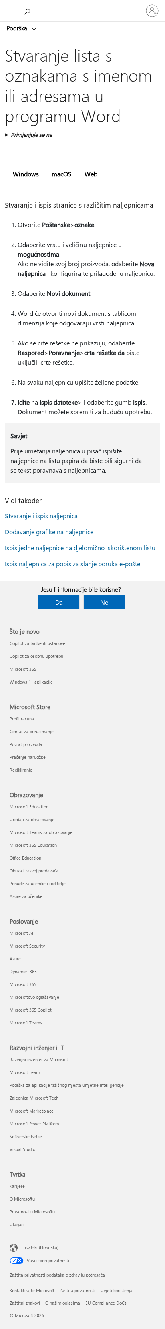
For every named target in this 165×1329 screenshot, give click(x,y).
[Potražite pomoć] (28, 10)
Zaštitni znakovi (25, 1303)
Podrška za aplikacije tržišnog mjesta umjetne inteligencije (67, 1085)
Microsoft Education (29, 807)
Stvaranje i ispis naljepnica (41, 515)
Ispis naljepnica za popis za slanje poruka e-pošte (72, 563)
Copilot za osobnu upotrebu (36, 656)
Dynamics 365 (23, 971)
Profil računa (22, 719)
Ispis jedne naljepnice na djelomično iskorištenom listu (80, 547)
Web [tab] (91, 174)
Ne (104, 602)
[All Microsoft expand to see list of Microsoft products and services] (10, 10)
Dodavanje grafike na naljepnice (49, 531)
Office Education (25, 858)
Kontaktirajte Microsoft (32, 1290)
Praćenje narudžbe (28, 757)
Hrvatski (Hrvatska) (40, 1247)
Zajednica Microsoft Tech (34, 1098)
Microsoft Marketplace (32, 1111)
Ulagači (17, 1224)
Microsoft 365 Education (33, 845)
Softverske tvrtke (26, 1136)
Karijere (17, 1186)
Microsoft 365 (23, 669)
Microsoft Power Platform (34, 1124)
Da (59, 602)
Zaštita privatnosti (77, 1290)
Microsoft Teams (26, 1023)
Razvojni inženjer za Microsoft (39, 1059)
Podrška (17, 28)
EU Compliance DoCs (106, 1303)
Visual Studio (22, 1149)
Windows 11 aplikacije (31, 682)
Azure (15, 959)
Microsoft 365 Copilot (31, 1010)
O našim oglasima (62, 1303)
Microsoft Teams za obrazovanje (41, 832)
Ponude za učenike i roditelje (38, 883)
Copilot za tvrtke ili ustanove (37, 643)
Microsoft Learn (25, 1072)
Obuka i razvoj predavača (34, 871)
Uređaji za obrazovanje (32, 819)
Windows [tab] (26, 174)
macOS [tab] (62, 174)
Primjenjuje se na (31, 134)
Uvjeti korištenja (117, 1290)
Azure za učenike (26, 896)
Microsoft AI (21, 933)
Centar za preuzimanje (32, 731)
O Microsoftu (22, 1199)
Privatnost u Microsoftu (32, 1212)
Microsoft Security (27, 946)
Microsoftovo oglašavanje (34, 997)
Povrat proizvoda (26, 744)
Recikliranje (21, 770)
